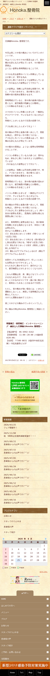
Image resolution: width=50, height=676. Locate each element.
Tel (22, 672)
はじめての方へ (8, 605)
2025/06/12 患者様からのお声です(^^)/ (16, 484)
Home (12, 672)
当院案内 (5, 659)
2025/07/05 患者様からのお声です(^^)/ (16, 459)
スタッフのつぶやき (12, 521)
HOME (4, 19)
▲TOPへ (25, 593)
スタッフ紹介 (9, 532)
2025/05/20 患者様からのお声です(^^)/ (16, 493)
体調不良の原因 (38, 372)
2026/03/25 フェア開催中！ (10, 426)
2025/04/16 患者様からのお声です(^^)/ (16, 501)
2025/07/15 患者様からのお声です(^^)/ (16, 451)
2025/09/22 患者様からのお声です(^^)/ (16, 443)
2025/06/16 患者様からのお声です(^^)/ (16, 476)
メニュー (5, 612)
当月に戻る (43, 572)
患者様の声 (8, 527)
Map (30, 672)
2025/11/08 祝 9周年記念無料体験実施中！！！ (20, 434)
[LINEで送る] (36, 354)
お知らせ (20, 19)
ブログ (11, 19)
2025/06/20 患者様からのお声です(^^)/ (16, 468)
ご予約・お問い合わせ (11, 652)
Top (39, 672)
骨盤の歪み (10, 372)
